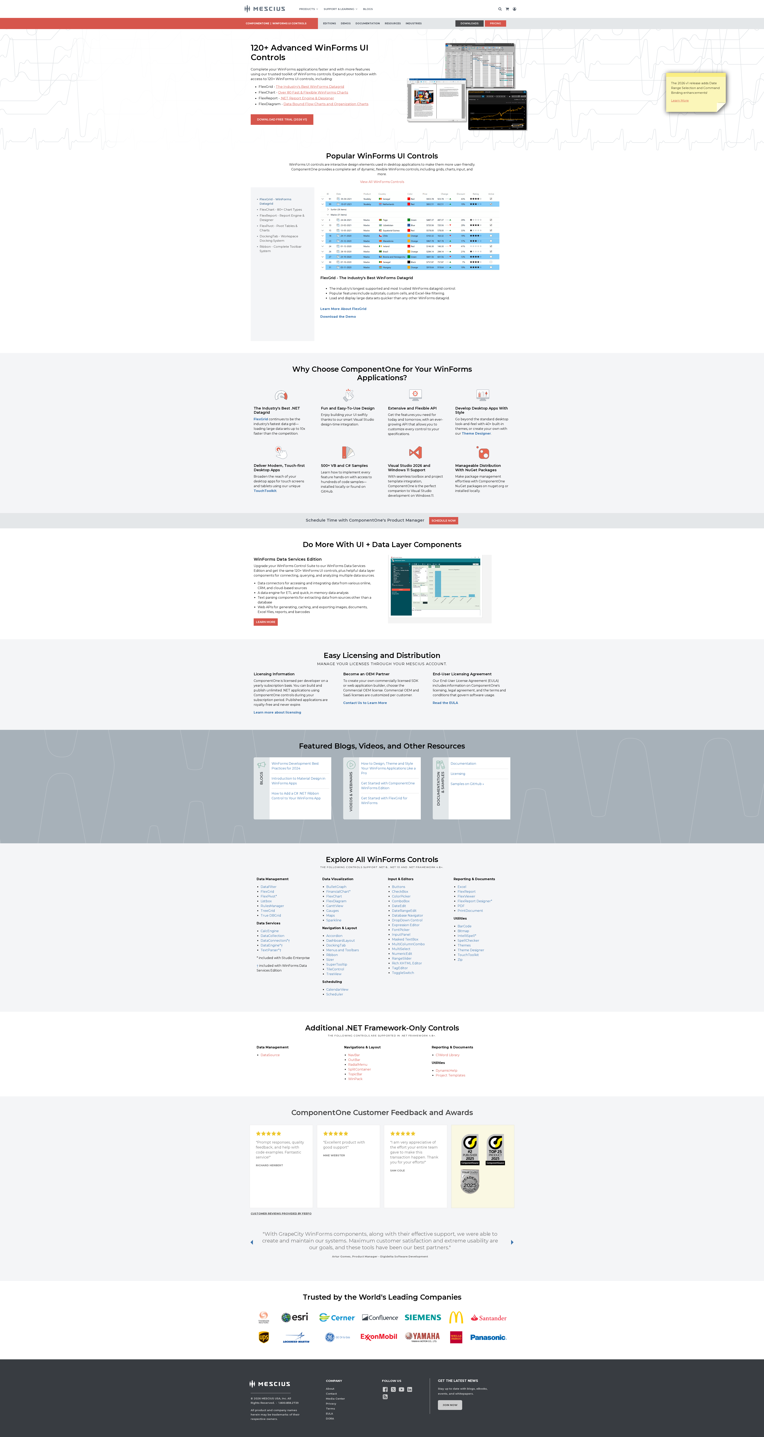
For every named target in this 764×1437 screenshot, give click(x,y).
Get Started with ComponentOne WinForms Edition (388, 785)
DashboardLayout (340, 940)
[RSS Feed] (385, 1396)
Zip (460, 960)
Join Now (450, 1405)
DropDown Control (407, 920)
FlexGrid (261, 419)
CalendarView (337, 989)
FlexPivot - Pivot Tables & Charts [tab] (278, 228)
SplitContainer (359, 1069)
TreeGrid (268, 911)
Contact (331, 1393)
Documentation (463, 763)
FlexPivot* (269, 896)
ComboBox (401, 901)
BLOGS (368, 9)
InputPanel (401, 934)
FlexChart (334, 896)
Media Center (335, 1398)
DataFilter (269, 887)
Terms (330, 1408)
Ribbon (332, 955)
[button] (440, 589)
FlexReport (467, 891)
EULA (329, 1413)
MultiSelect (401, 949)
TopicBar (355, 1074)
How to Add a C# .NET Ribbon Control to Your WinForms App (296, 796)
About (330, 1388)
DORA (330, 1418)
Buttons (398, 887)
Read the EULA (445, 703)
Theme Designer (476, 433)
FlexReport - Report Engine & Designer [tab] (282, 218)
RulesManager (272, 906)
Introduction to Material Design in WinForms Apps (298, 781)
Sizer (330, 960)
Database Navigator (407, 915)
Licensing (458, 774)
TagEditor (400, 968)
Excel (462, 887)
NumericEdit (402, 954)
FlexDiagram (336, 901)
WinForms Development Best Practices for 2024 (295, 766)
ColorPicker (401, 896)
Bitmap (463, 931)
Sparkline (333, 920)
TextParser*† (271, 950)
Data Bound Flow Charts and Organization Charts (326, 104)
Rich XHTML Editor (407, 963)
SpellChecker (468, 940)
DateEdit (399, 906)
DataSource (270, 1055)
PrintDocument (470, 911)
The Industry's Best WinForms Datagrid (310, 87)
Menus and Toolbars (342, 950)
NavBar (354, 1055)
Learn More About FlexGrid (343, 309)
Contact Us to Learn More (365, 703)
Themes (464, 945)
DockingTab (336, 945)
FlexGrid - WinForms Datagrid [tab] (275, 201)
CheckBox (400, 891)
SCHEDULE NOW (444, 520)
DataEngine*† (272, 945)
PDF (461, 906)
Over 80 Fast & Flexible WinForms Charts (313, 92)
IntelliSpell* (467, 936)
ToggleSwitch (403, 973)
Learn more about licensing (277, 712)
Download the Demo (338, 317)
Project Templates (450, 1075)
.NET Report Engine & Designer (307, 98)
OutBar (354, 1060)
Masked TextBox (405, 939)
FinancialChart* (338, 891)
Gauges (332, 911)
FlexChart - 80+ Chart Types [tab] (281, 209)
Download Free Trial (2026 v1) (282, 119)
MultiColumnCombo (408, 944)
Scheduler (334, 994)
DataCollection (272, 936)
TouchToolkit (265, 491)
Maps (330, 915)
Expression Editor (406, 925)
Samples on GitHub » (467, 784)
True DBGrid (271, 915)
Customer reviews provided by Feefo (281, 1213)
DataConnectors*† (275, 940)
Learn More (680, 100)
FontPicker (401, 930)
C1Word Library (448, 1055)
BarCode (465, 926)
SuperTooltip (336, 964)
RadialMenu (357, 1065)
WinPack (355, 1079)
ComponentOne (257, 23)
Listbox (266, 901)
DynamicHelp (446, 1070)
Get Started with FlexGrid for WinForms (384, 800)
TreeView (333, 974)
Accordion (334, 936)
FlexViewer (466, 896)
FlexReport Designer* (475, 901)
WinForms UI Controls (289, 23)
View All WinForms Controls (382, 182)
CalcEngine (270, 931)
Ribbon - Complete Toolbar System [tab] (280, 249)
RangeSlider (402, 958)
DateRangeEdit (404, 911)
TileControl (335, 969)
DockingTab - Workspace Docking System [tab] (279, 238)
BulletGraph (336, 887)
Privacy (331, 1403)
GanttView (334, 906)
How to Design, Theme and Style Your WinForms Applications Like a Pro (388, 768)
